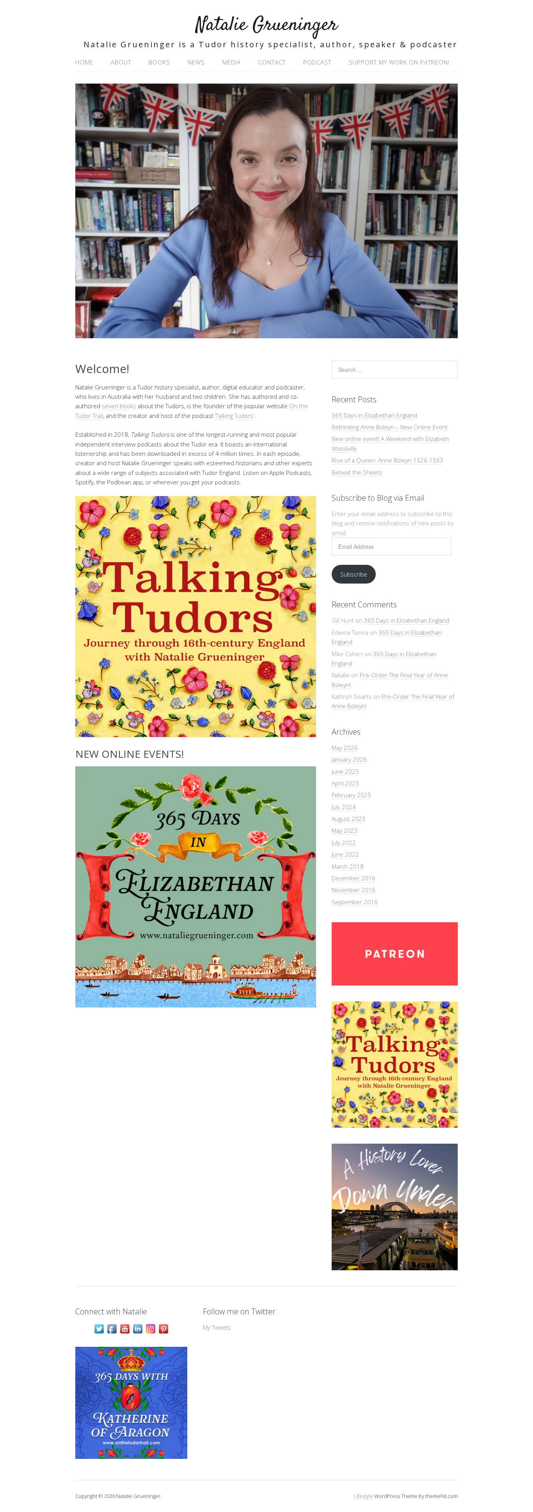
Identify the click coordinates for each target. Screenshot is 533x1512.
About (121, 62)
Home (84, 62)
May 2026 (345, 748)
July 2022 (344, 842)
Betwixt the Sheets (357, 472)
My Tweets (217, 1327)
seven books (119, 406)
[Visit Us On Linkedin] (137, 1333)
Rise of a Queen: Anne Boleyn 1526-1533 (387, 460)
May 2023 (345, 830)
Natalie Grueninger (267, 25)
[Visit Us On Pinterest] (163, 1333)
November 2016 (353, 890)
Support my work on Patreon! (399, 62)
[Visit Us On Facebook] (111, 1333)
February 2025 (351, 795)
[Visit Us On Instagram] (150, 1333)
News (196, 62)
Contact (272, 62)
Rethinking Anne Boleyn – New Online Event (390, 427)
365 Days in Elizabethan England (374, 415)
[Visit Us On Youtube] (124, 1333)
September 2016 (355, 902)
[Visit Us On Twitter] (98, 1333)
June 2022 (345, 854)
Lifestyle (363, 1496)
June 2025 (345, 771)
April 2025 (345, 783)
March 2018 (348, 866)
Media (231, 62)
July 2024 (344, 807)
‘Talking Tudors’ (234, 416)
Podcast (317, 62)
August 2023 (349, 819)
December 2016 (353, 878)
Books (159, 62)
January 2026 (349, 759)
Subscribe (353, 574)
